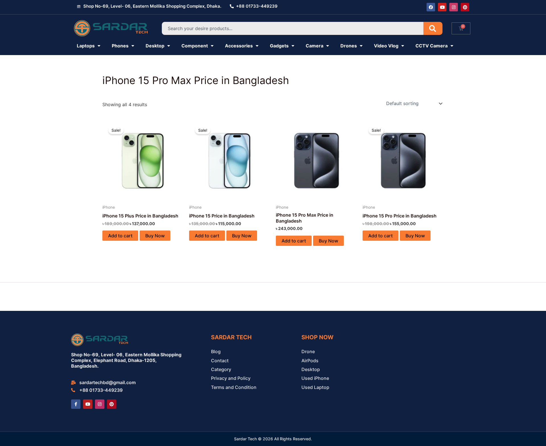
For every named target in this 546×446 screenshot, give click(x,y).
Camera (314, 46)
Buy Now (155, 235)
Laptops (86, 46)
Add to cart (120, 235)
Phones (120, 46)
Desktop (155, 46)
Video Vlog (386, 46)
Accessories (239, 46)
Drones (348, 46)
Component (194, 46)
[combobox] (292, 28)
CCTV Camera (431, 46)
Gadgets (279, 46)
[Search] (432, 28)
